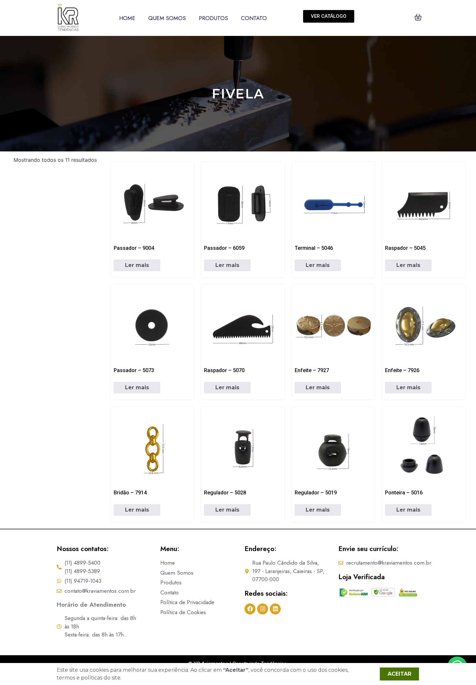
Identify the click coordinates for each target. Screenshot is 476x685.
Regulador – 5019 (316, 493)
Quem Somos (167, 18)
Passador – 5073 (134, 370)
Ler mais (137, 265)
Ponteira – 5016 (404, 493)
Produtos (213, 18)
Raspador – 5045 (405, 248)
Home (127, 18)
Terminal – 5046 (314, 248)
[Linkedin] (275, 608)
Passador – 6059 (224, 248)
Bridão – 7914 (130, 493)
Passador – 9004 (134, 248)
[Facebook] (249, 608)
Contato (254, 18)
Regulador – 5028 (225, 493)
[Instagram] (262, 608)
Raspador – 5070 (224, 370)
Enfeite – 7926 (402, 370)
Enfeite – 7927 (312, 370)
